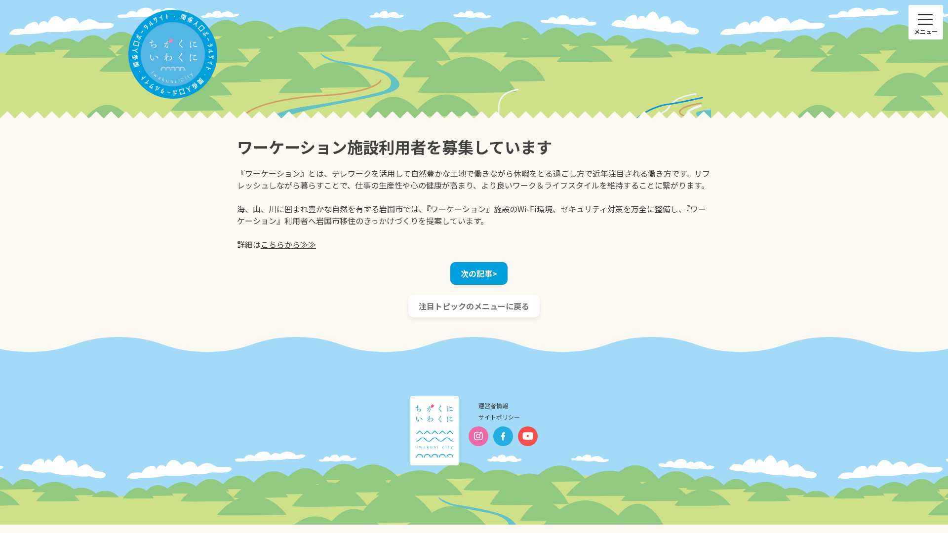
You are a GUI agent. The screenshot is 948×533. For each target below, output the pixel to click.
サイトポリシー (499, 417)
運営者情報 (493, 405)
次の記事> (479, 273)
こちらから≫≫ (288, 244)
